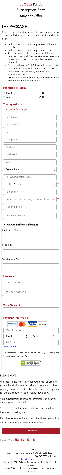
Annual (10, 97)
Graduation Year (11, 259)
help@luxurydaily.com (31, 459)
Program (7, 245)
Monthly (10, 93)
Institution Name (11, 230)
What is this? (10, 347)
